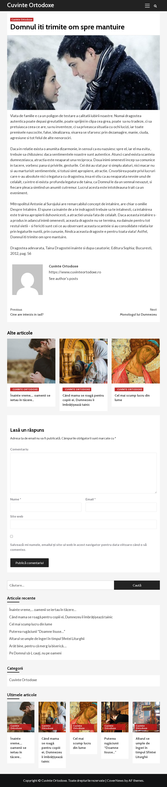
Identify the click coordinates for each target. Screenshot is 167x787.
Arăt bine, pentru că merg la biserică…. (38, 646)
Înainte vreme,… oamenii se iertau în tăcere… (42, 609)
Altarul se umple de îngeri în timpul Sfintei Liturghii (47, 638)
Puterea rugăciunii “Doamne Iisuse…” (37, 631)
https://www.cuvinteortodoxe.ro (75, 272)
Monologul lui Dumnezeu (138, 312)
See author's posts (63, 278)
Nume (15, 499)
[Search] (155, 6)
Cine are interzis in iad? (27, 312)
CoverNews (115, 780)
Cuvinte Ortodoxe (30, 5)
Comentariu (19, 449)
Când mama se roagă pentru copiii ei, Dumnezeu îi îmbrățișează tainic (83, 400)
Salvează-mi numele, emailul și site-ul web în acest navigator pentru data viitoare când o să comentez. (78, 547)
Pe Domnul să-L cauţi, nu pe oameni (35, 653)
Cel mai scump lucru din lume (30, 624)
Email (91, 499)
